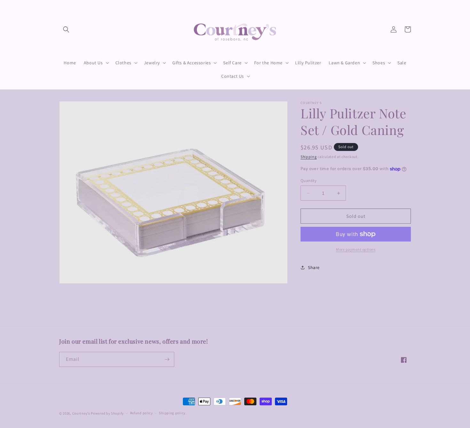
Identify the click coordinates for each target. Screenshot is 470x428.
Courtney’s (81, 413)
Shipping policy (172, 413)
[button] (66, 29)
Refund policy (141, 413)
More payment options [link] (355, 249)
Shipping (309, 156)
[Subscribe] (167, 359)
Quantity (309, 180)
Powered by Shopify (107, 413)
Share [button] (314, 267)
